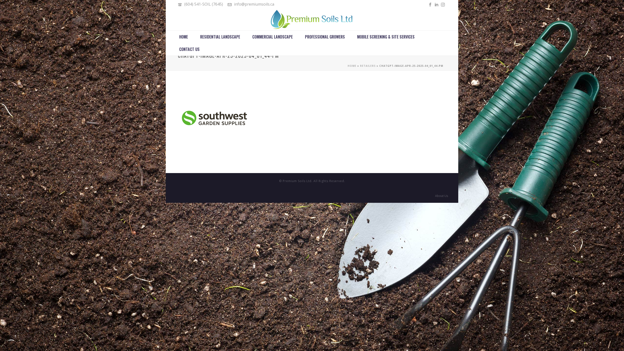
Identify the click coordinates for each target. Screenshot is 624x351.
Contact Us (189, 49)
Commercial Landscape (272, 37)
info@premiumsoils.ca (254, 4)
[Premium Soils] (312, 19)
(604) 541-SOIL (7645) (203, 4)
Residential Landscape (220, 37)
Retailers (368, 66)
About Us (441, 196)
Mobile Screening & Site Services (386, 37)
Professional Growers (325, 37)
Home (183, 37)
